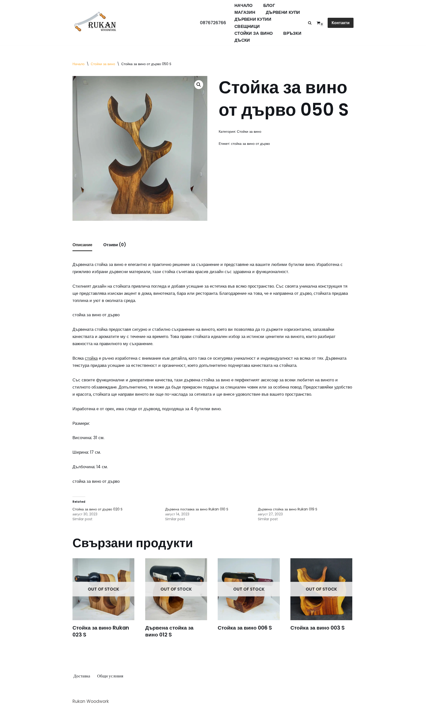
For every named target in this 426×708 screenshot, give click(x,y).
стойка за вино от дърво (250, 143)
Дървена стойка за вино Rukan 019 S (287, 509)
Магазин (244, 12)
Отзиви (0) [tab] (114, 245)
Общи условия (110, 676)
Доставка (81, 676)
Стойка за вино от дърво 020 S (97, 509)
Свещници (247, 26)
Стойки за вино (253, 33)
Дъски (242, 40)
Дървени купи (283, 12)
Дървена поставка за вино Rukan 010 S (196, 509)
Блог (269, 5)
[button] (198, 84)
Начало (243, 5)
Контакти (341, 23)
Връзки (292, 33)
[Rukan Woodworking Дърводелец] (95, 23)
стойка (91, 358)
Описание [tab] (82, 245)
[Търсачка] (310, 23)
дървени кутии (252, 19)
